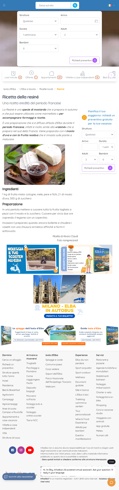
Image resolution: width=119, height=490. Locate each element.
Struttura (24, 15)
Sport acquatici (83, 367)
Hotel (5, 380)
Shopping (101, 405)
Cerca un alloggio (11, 359)
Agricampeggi (9, 403)
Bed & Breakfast (11, 390)
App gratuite (102, 426)
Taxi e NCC (32, 420)
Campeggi (7, 399)
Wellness (80, 377)
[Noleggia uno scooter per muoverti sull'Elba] (33, 259)
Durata (23, 28)
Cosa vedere (52, 369)
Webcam (50, 386)
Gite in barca (82, 390)
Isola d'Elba (9, 89)
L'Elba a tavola (28, 89)
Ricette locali (46, 89)
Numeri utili (102, 435)
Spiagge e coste (54, 359)
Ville (4, 433)
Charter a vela (103, 392)
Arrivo (64, 15)
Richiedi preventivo (82, 60)
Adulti (64, 28)
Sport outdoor (83, 372)
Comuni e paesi (54, 364)
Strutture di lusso (11, 437)
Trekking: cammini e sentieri (80, 403)
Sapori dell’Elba (54, 373)
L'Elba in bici (81, 394)
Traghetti (31, 363)
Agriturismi (8, 394)
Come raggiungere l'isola (33, 379)
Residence (7, 385)
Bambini (23, 42)
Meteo (99, 430)
